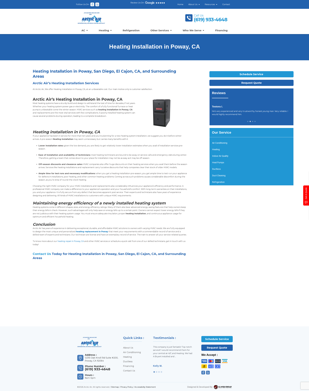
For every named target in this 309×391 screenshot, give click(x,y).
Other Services (159, 30)
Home (180, 4)
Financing (221, 30)
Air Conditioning (219, 143)
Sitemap (115, 387)
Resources (210, 4)
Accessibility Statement (145, 387)
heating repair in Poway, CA (71, 241)
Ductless (216, 169)
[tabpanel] (251, 110)
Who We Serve (192, 30)
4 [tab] (255, 121)
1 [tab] (248, 121)
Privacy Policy (126, 387)
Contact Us (42, 254)
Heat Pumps (218, 162)
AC (83, 30)
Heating (104, 30)
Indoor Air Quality (220, 156)
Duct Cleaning (218, 175)
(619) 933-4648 (210, 19)
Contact (226, 4)
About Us (192, 4)
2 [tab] (250, 121)
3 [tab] (252, 121)
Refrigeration (131, 30)
